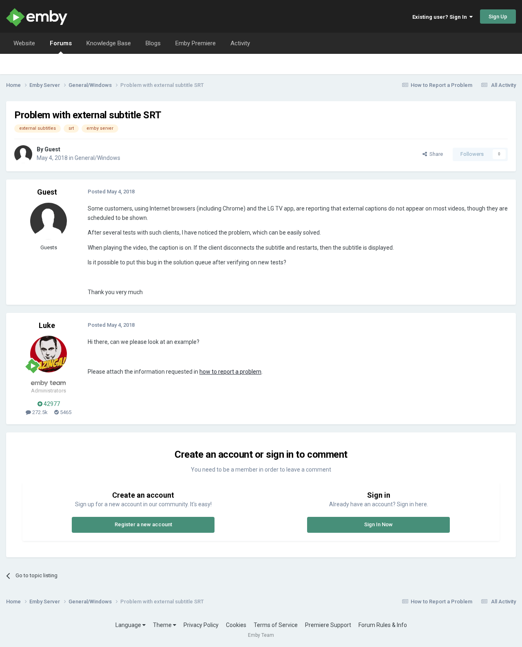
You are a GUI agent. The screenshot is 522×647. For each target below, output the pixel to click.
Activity (240, 43)
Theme (163, 625)
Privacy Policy (201, 625)
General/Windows (97, 158)
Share (435, 154)
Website (24, 43)
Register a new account (143, 524)
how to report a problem (230, 371)
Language (128, 625)
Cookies (236, 625)
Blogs (153, 43)
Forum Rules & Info (382, 625)
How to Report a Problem (441, 85)
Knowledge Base (108, 43)
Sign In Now (378, 524)
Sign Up (498, 16)
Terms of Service (276, 625)
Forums (61, 43)
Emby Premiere (195, 43)
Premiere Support (328, 625)
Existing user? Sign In (440, 17)
